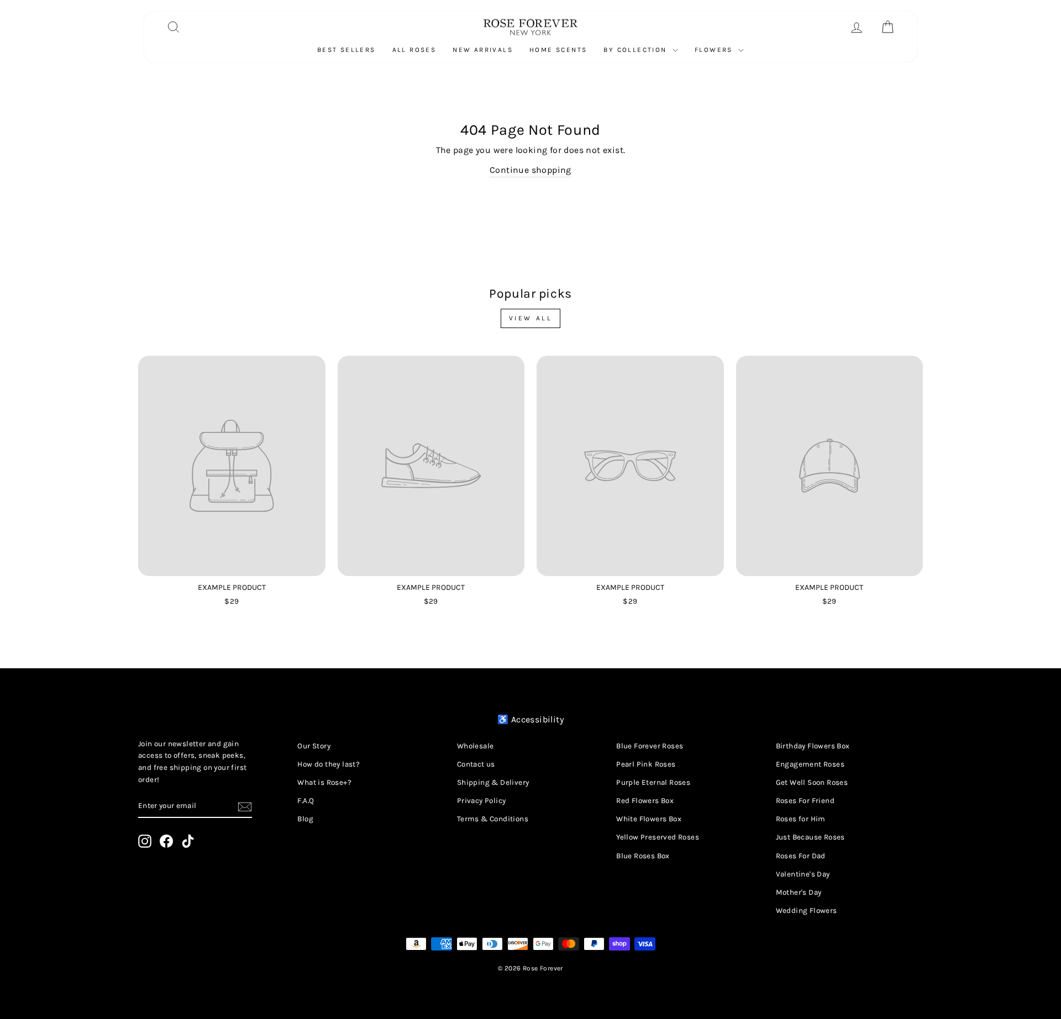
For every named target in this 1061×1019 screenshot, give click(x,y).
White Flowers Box (648, 819)
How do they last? (328, 764)
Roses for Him (801, 819)
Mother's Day (799, 892)
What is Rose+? (324, 782)
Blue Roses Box (643, 856)
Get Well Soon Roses (812, 782)
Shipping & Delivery (493, 782)
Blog (305, 819)
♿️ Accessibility (530, 719)
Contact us (476, 764)
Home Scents (558, 50)
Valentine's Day (803, 874)
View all (531, 318)
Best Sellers (346, 50)
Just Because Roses (810, 837)
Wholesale (475, 746)
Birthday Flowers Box (813, 746)
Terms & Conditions (492, 819)
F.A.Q (305, 800)
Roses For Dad (801, 856)
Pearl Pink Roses (645, 764)
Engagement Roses (810, 764)
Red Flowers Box (645, 800)
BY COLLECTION (636, 50)
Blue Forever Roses (649, 746)
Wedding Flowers (806, 910)
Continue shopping (530, 170)
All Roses (414, 50)
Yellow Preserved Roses (657, 837)
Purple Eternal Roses (653, 782)
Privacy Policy (481, 800)
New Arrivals (483, 50)
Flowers (715, 50)
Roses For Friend (805, 800)
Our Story (313, 746)
